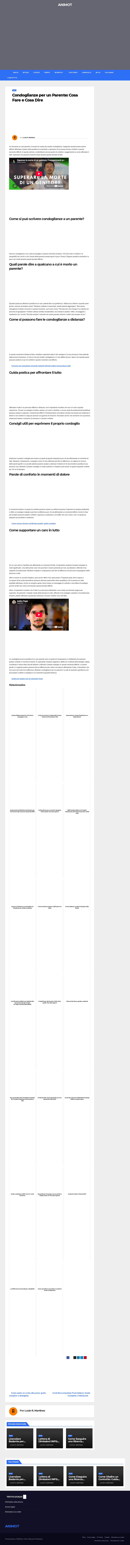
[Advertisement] (65, 22)
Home (84, 1537)
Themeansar (39, 1539)
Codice (36, 72)
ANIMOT (65, 5)
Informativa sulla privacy (14, 1502)
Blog (98, 72)
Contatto (12, 78)
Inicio (15, 72)
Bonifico (59, 72)
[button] (124, 75)
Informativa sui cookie (13, 1512)
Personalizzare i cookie (117, 1540)
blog (14, 90)
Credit (47, 72)
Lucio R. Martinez (29, 137)
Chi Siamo (109, 72)
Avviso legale (10, 1507)
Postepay (73, 72)
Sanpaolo (86, 72)
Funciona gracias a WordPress (14, 1539)
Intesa (26, 72)
